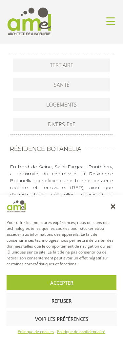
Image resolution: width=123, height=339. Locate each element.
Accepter (61, 282)
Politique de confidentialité (81, 331)
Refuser (61, 301)
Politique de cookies (36, 331)
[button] (113, 206)
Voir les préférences (61, 319)
